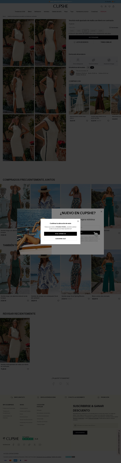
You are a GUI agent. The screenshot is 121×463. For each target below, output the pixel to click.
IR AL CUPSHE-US (60, 234)
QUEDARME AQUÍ (60, 239)
